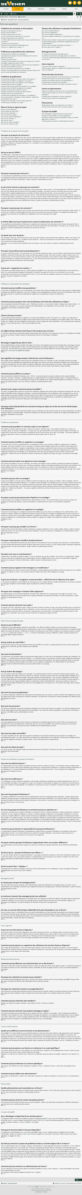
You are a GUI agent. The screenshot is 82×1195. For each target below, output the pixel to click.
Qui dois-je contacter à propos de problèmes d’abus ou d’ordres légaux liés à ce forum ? (60, 118)
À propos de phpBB (24, 1122)
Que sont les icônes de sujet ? (10, 124)
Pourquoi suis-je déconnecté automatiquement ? (15, 45)
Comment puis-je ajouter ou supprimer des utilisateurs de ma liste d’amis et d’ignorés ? (61, 69)
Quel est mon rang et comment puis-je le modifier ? (16, 68)
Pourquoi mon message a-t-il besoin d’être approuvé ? (16, 100)
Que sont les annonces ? (8, 118)
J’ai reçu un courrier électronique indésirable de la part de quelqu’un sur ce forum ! (61, 58)
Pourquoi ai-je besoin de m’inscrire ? (11, 31)
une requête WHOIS (7, 1149)
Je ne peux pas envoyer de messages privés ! (55, 54)
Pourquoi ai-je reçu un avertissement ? (12, 93)
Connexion (14, 17)
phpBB (36, 1186)
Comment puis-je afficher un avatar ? (11, 66)
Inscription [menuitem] (81, 14)
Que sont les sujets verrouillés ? (10, 122)
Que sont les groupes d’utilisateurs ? (52, 34)
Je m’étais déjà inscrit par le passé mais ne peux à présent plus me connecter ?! (20, 40)
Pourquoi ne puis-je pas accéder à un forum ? (14, 90)
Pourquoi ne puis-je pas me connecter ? (12, 38)
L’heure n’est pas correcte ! (9, 59)
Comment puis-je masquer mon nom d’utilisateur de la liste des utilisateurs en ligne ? (19, 56)
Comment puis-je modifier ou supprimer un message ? (16, 81)
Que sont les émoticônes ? (9, 113)
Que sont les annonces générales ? (11, 116)
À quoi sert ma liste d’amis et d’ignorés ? (54, 66)
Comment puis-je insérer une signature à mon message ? (17, 82)
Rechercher (5, 17)
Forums (14, 14)
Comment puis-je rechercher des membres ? (55, 82)
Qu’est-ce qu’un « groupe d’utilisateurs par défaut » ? (57, 45)
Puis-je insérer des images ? (9, 115)
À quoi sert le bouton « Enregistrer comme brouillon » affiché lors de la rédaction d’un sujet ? (20, 98)
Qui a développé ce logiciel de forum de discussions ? (57, 114)
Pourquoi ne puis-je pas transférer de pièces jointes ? (16, 91)
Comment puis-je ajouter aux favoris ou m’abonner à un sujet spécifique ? (59, 93)
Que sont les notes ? (7, 120)
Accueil (6, 14)
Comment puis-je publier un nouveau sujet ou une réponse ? (18, 79)
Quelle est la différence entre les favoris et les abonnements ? (60, 91)
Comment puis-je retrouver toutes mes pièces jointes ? (58, 107)
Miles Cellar (48, 1190)
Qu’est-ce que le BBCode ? (9, 109)
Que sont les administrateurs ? (51, 31)
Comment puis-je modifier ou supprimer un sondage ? (16, 88)
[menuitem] (74, 13)
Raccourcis (2, 14)
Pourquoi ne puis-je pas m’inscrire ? (11, 34)
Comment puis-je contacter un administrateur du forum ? (58, 121)
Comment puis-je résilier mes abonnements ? (55, 98)
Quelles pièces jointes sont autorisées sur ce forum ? (57, 105)
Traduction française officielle (37, 1190)
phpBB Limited (47, 1118)
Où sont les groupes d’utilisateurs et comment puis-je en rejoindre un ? (61, 37)
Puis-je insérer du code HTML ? (10, 111)
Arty (37, 1188)
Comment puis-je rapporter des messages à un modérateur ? (18, 95)
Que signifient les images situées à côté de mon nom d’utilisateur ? (20, 65)
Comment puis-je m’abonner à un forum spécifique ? (57, 96)
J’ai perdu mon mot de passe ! (10, 43)
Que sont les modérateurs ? (50, 32)
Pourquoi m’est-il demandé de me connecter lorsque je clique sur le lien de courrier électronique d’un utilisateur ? (20, 71)
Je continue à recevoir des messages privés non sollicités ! (59, 56)
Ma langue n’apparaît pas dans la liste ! (12, 63)
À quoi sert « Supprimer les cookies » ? (12, 47)
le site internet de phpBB (14, 350)
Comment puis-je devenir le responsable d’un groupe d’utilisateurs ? (61, 40)
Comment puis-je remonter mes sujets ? (12, 102)
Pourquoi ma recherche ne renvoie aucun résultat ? (56, 78)
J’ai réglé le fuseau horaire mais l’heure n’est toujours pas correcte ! (20, 61)
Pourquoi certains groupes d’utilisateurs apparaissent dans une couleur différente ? (60, 42)
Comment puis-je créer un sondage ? (11, 84)
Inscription (23, 17)
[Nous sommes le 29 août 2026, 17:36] (80, 20)
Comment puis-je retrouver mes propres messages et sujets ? (60, 84)
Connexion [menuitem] (78, 14)
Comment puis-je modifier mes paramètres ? (14, 54)
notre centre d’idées (29, 1134)
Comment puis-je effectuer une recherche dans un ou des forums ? (61, 77)
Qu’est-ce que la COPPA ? (8, 32)
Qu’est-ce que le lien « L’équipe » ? (52, 47)
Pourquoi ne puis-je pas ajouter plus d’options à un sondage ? (19, 86)
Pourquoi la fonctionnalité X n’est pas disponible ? (56, 115)
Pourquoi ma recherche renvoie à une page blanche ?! (57, 80)
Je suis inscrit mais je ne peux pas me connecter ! (15, 36)
